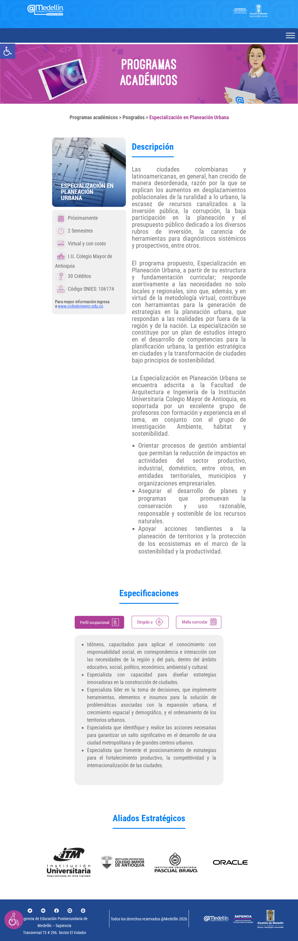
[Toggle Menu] (290, 35)
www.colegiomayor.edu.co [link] (80, 306)
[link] (7, 51)
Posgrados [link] (134, 117)
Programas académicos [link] (94, 117)
